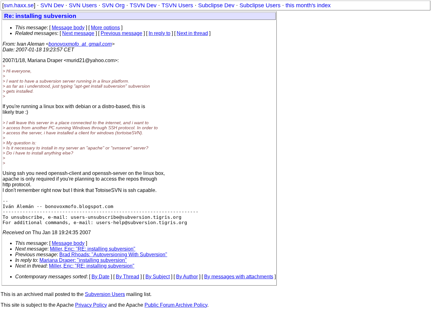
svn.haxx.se (19, 5)
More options (105, 27)
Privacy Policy (91, 305)
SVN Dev (52, 5)
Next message (78, 33)
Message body (68, 27)
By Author (187, 276)
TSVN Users (177, 5)
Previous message (121, 33)
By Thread (127, 276)
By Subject (157, 276)
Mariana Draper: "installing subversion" (83, 260)
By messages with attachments (238, 276)
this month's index (308, 5)
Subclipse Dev (216, 5)
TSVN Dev (143, 5)
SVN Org (113, 5)
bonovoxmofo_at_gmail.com (80, 44)
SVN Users (83, 5)
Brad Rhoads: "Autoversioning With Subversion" (113, 254)
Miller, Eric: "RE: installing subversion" (92, 249)
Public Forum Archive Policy (176, 305)
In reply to (159, 33)
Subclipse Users (259, 5)
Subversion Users (105, 294)
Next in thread (192, 33)
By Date (100, 276)
